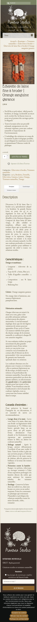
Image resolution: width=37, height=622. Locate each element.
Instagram (22, 511)
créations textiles (13, 511)
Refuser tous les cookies (19, 616)
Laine (20, 177)
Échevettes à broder (19, 170)
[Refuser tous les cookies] (34, 607)
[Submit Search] (8, 3)
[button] (31, 54)
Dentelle (26, 175)
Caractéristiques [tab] (26, 186)
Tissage (21, 180)
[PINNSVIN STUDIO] (18, 15)
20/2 (12, 175)
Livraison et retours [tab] (11, 190)
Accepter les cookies (19, 612)
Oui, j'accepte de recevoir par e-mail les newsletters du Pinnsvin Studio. (19, 576)
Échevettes (6, 177)
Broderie (18, 175)
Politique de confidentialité (19, 619)
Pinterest (29, 511)
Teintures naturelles (10, 180)
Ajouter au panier (19, 157)
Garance (14, 177)
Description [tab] (11, 186)
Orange (26, 177)
